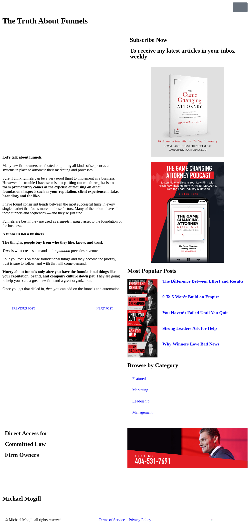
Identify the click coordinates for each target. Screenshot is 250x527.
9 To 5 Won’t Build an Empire (190, 296)
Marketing (140, 390)
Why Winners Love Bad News (190, 344)
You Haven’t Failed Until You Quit (195, 312)
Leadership (140, 401)
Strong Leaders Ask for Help (189, 328)
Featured (139, 379)
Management (142, 412)
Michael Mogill (21, 498)
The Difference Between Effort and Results (202, 281)
